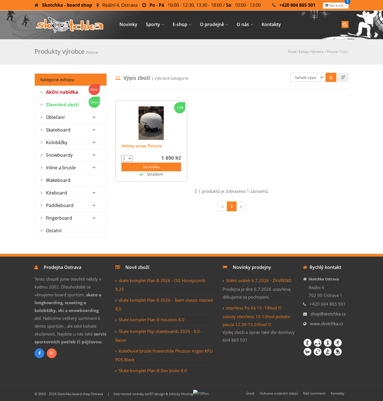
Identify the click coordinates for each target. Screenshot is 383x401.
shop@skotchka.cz (328, 313)
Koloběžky (56, 142)
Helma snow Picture (141, 146)
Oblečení (55, 117)
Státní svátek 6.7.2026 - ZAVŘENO (259, 280)
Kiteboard (56, 193)
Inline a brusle (61, 168)
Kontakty (271, 24)
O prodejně (212, 24)
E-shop (180, 24)
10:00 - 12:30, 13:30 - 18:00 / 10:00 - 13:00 (205, 5)
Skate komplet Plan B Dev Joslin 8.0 (153, 370)
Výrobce (317, 51)
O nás (243, 24)
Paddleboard (59, 205)
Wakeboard (58, 180)
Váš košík (338, 5)
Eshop (303, 51)
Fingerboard (59, 218)
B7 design (157, 393)
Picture (332, 51)
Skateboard (58, 130)
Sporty (153, 24)
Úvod (292, 51)
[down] (343, 77)
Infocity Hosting (181, 393)
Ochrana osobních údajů (278, 393)
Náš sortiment (314, 393)
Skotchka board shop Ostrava (80, 393)
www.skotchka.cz (326, 323)
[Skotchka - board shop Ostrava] (69, 24)
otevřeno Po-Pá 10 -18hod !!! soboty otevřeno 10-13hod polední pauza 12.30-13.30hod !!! (256, 316)
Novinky (128, 24)
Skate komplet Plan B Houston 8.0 (151, 319)
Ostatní (53, 231)
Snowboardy (59, 155)
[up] (331, 77)
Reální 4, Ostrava (120, 5)
